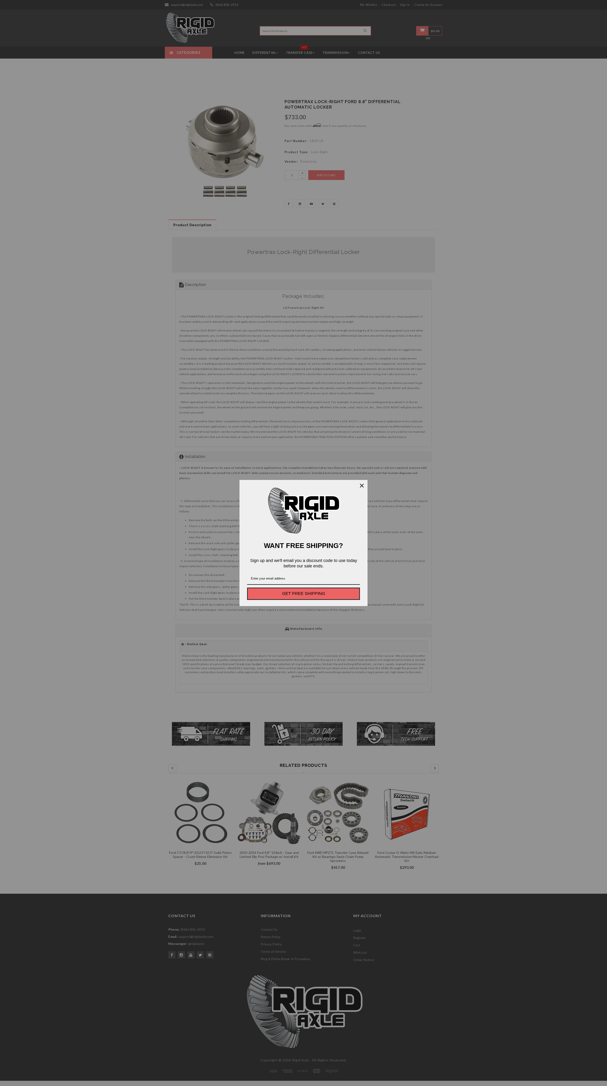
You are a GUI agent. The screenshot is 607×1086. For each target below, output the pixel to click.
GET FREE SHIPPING (303, 593)
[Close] (362, 485)
